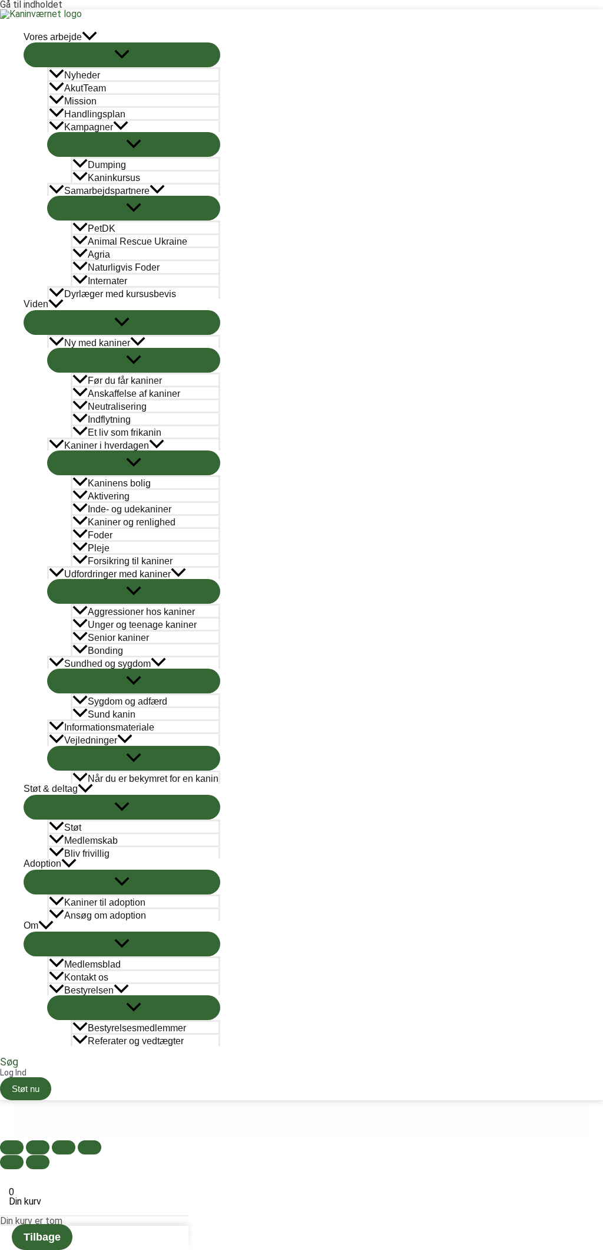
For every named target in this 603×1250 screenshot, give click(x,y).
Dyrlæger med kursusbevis (120, 294)
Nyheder (82, 75)
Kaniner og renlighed (131, 522)
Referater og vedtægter (136, 1041)
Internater (107, 281)
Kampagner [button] (88, 127)
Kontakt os (86, 977)
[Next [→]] (37, 1162)
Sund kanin (111, 714)
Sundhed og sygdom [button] (107, 664)
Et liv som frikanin (124, 432)
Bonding (105, 651)
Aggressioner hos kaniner (141, 612)
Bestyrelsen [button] (89, 990)
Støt (72, 828)
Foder (100, 535)
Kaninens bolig (119, 483)
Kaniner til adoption (104, 902)
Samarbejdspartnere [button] (107, 191)
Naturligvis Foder (124, 267)
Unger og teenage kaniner (142, 625)
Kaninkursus (114, 178)
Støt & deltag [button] (51, 789)
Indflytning (109, 420)
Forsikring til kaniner (130, 561)
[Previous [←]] (12, 1162)
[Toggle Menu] (122, 54)
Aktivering (109, 496)
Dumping (107, 165)
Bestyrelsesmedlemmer (137, 1028)
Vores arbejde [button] (53, 37)
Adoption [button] (42, 863)
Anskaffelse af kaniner (134, 394)
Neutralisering (117, 407)
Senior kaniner (118, 638)
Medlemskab (91, 840)
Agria (99, 254)
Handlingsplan (94, 114)
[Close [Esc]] (12, 1147)
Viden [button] (36, 304)
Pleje (99, 548)
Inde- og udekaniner (129, 509)
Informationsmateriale (109, 727)
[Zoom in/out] (89, 1147)
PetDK (101, 228)
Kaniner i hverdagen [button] (106, 445)
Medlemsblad (92, 964)
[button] (89, 36)
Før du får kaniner (125, 381)
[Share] (37, 1147)
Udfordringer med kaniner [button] (117, 574)
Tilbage (42, 1237)
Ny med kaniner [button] (97, 343)
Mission (80, 101)
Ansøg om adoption (105, 915)
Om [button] (31, 925)
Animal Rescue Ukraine (137, 241)
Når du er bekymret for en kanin (153, 779)
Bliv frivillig (87, 853)
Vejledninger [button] (90, 740)
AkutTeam (85, 88)
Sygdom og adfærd (127, 701)
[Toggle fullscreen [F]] (63, 1147)
